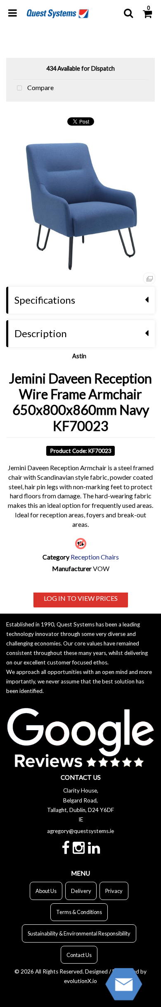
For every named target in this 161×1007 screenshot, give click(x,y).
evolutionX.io (80, 981)
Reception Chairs (95, 557)
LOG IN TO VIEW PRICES (81, 598)
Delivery (81, 891)
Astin (79, 355)
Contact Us (79, 955)
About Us (46, 891)
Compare (40, 87)
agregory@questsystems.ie (80, 831)
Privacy (114, 891)
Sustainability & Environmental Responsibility (79, 933)
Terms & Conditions (79, 912)
